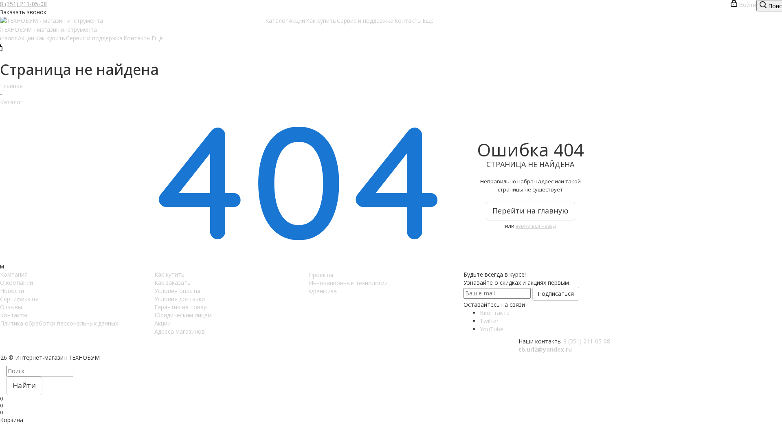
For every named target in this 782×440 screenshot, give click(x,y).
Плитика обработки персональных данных (59, 323)
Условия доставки (179, 299)
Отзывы (11, 307)
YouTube (491, 329)
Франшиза (323, 291)
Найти (24, 385)
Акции (162, 323)
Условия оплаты (177, 291)
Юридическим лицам (183, 315)
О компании (16, 282)
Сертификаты (19, 299)
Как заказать (172, 282)
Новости (12, 291)
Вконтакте (495, 313)
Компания (14, 274)
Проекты (321, 275)
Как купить (169, 274)
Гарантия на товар (180, 307)
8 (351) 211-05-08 (23, 4)
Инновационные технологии (348, 283)
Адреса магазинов (179, 331)
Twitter (489, 321)
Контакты (13, 315)
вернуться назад (536, 225)
